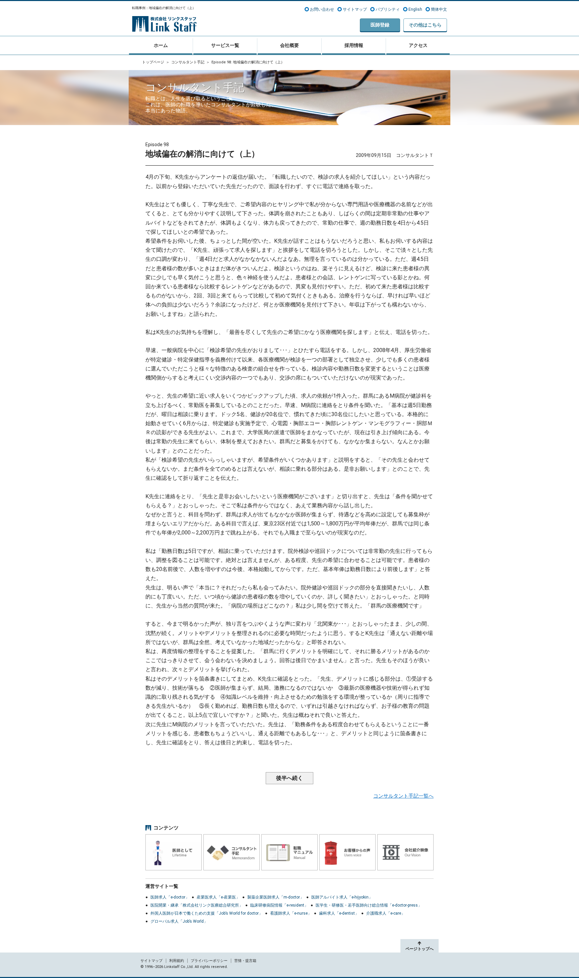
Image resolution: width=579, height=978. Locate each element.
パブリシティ (388, 9)
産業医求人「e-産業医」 (218, 897)
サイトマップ (355, 9)
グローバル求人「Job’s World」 (179, 921)
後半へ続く (289, 778)
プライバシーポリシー (209, 961)
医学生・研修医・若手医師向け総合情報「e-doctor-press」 (369, 905)
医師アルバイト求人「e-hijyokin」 (342, 897)
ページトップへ (419, 948)
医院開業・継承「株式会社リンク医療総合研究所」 (196, 905)
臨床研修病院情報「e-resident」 (279, 905)
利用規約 (176, 961)
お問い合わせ (322, 9)
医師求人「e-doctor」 (169, 897)
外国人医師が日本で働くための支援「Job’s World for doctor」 (206, 913)
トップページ (153, 62)
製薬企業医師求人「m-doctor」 (275, 897)
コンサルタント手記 (187, 62)
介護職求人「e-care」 (385, 913)
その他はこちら (425, 24)
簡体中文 (439, 9)
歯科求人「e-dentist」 (339, 913)
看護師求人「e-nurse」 (291, 913)
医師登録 (380, 24)
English (415, 9)
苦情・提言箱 (245, 961)
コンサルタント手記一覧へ (403, 796)
